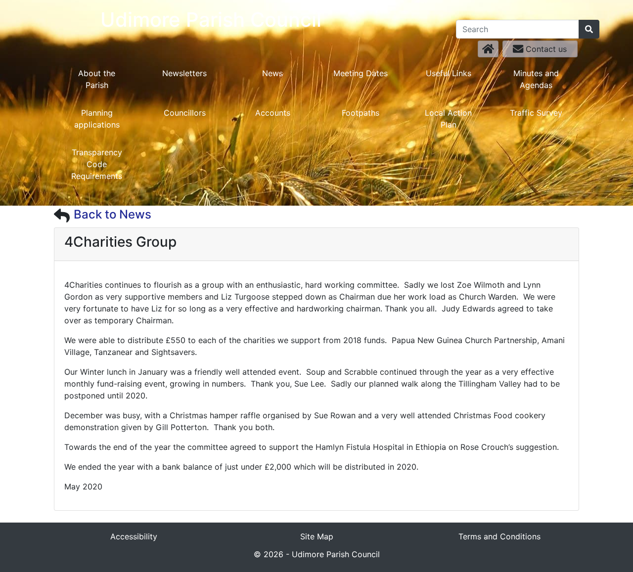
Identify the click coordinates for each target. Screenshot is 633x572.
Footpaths (360, 113)
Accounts (272, 113)
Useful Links (448, 73)
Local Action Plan (448, 119)
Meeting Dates (360, 73)
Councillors (185, 113)
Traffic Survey (536, 113)
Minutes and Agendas (536, 79)
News (272, 73)
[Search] (589, 29)
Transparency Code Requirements (96, 164)
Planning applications (97, 119)
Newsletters (184, 73)
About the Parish (96, 79)
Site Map (316, 536)
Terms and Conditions (499, 536)
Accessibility (133, 536)
